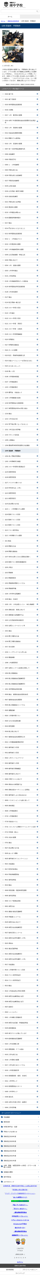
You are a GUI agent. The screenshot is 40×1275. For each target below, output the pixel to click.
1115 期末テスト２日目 (12, 519)
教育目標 (7, 1122)
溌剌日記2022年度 (10, 1156)
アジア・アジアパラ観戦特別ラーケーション (20, 1193)
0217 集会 (8, 223)
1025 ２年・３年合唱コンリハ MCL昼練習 (19, 604)
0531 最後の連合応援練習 (13, 911)
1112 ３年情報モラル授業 (13, 535)
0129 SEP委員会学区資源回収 (15, 286)
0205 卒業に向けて (11, 260)
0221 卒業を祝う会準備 (13, 202)
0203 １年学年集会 (11, 270)
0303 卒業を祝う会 (11, 170)
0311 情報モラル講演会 (12, 138)
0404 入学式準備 (10, 1107)
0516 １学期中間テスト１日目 (15, 970)
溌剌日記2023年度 (10, 1151)
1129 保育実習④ (10, 472)
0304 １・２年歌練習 (12, 165)
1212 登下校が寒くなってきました (16, 424)
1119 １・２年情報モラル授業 (15, 509)
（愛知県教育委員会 (20, 1212)
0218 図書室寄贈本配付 (13, 218)
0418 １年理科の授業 (12, 1060)
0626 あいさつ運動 (11, 853)
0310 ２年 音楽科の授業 (13, 143)
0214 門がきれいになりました (15, 228)
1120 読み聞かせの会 (12, 504)
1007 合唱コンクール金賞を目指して (17, 668)
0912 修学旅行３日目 (12, 747)
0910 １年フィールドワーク (14, 758)
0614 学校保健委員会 (12, 874)
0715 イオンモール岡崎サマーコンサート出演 (20, 827)
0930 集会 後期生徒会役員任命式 (16, 694)
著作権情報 (10, 1269)
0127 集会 (8, 297)
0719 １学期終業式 (11, 816)
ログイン (20, 1262)
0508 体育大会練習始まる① (14, 1001)
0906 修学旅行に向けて (13, 774)
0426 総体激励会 (10, 1028)
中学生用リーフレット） (20, 1216)
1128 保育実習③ (10, 477)
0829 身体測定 (10, 805)
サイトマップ (20, 1273)
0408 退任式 (9, 1097)
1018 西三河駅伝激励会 (13, 641)
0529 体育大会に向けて (13, 922)
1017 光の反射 (10, 647)
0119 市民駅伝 (9, 339)
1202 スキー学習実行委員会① (15, 467)
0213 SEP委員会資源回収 (13, 233)
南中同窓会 (7, 1177)
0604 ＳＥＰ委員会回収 (13, 901)
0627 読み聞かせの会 (12, 848)
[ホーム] (20, 5)
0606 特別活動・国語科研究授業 (16, 890)
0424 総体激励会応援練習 (13, 1038)
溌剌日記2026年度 (10, 1136)
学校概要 (7, 1117)
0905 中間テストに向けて (13, 779)
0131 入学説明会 (10, 276)
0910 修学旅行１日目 (12, 763)
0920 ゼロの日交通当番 (13, 721)
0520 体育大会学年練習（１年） (16, 959)
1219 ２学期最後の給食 (13, 398)
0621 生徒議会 (10, 864)
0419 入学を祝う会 (11, 1054)
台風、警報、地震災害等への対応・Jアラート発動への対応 (20, 1166)
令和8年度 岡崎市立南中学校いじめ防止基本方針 (20, 1186)
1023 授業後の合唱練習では (14, 615)
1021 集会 (8, 631)
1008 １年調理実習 (11, 662)
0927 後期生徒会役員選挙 (13, 699)
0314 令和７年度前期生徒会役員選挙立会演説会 (20, 121)
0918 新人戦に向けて (12, 731)
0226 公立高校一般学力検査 (14, 191)
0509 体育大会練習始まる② (14, 996)
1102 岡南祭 (9, 572)
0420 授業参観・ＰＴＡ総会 (14, 1049)
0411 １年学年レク (11, 1081)
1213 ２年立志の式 (11, 419)
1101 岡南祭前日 (10, 578)
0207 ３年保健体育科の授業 (14, 249)
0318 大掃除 (9, 110)
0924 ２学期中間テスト (13, 715)
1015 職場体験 (10, 657)
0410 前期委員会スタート (13, 1086)
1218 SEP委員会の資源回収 (14, 403)
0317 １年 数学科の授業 (13, 115)
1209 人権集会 (10, 440)
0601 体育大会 (10, 906)
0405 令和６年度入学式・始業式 (16, 1102)
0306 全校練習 (10, 154)
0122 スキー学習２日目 (13, 318)
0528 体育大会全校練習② (13, 927)
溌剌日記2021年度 (10, 1160)
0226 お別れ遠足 (10, 186)
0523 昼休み (9, 943)
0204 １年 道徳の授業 (13, 265)
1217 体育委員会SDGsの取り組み (16, 408)
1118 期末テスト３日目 (12, 514)
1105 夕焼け (9, 567)
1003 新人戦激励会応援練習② (15, 678)
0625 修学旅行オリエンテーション (16, 858)
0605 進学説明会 (10, 895)
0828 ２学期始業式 (11, 811)
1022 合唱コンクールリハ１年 (15, 625)
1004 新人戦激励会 (11, 673)
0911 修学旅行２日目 (12, 752)
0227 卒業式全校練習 (12, 180)
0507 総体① (9, 1007)
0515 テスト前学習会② (13, 975)
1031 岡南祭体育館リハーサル (15, 583)
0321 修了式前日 (10, 99)
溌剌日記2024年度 (13, 21)
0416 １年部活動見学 (12, 1070)
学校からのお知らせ (10, 1131)
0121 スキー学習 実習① (13, 323)
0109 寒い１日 (10, 371)
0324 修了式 (9, 94)
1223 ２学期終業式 (11, 387)
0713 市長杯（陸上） (12, 832)
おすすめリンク (9, 1182)
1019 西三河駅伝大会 (12, 636)
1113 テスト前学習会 (12, 530)
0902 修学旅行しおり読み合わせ (16, 795)
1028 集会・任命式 (11, 599)
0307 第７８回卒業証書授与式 (15, 149)
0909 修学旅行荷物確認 (13, 768)
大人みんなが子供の (20, 1224)
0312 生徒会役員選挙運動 (13, 133)
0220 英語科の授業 (11, 207)
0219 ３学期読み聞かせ (13, 212)
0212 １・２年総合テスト (13, 239)
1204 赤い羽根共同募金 (13, 456)
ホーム (10, 16)
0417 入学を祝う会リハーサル (15, 1065)
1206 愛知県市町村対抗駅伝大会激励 (17, 445)
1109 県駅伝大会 (10, 546)
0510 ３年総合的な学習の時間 (15, 991)
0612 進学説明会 (10, 880)
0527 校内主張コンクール (13, 932)
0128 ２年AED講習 (11, 292)
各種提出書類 (8, 1172)
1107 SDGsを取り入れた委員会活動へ (17, 557)
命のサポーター (20, 1227)
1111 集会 (8, 541)
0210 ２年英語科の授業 (13, 244)
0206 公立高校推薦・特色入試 (15, 255)
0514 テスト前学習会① (13, 980)
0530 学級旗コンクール (13, 917)
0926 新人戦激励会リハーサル (15, 705)
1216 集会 (8, 413)
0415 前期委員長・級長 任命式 (16, 1076)
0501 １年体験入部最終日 (13, 1017)
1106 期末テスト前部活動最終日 (15, 562)
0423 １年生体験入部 (12, 1044)
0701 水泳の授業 (10, 837)
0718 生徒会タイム (11, 821)
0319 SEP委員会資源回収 (13, 104)
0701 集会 (8, 842)
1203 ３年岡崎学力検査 (13, 461)
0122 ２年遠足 (10, 313)
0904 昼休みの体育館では (13, 784)
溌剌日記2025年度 (10, 1141)
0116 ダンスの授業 (11, 350)
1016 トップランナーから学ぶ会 (16, 652)
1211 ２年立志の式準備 (12, 429)
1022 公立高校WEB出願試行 (14, 620)
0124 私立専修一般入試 (13, 302)
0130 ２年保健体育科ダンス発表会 (16, 281)
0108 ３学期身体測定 (12, 376)
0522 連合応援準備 (11, 948)
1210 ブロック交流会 (12, 435)
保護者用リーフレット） (20, 1235)
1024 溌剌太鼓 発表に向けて (15, 609)
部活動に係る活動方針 (20, 1189)
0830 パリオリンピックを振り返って (17, 800)
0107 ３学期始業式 (11, 382)
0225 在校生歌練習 (11, 196)
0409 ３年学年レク (11, 1091)
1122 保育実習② (10, 493)
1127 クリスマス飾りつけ (13, 482)
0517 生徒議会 (10, 964)
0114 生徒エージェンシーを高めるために (18, 360)
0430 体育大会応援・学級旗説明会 (16, 1023)
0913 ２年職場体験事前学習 (14, 742)
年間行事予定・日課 (10, 1127)
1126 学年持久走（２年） (13, 488)
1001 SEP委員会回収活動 (13, 689)
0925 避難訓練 (10, 710)
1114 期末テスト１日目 (12, 525)
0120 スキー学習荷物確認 (13, 334)
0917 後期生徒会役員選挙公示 (15, 737)
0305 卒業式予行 (10, 159)
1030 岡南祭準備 (10, 588)
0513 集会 (8, 985)
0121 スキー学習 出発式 (13, 329)
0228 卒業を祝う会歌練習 (13, 175)
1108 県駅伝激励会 (11, 551)
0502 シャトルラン (11, 1012)
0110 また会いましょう (12, 366)
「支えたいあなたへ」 (20, 1208)
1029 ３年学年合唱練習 (13, 594)
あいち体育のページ (20, 1197)
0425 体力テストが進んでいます (16, 1033)
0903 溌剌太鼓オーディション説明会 (17, 789)
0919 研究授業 (10, 726)
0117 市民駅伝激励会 (12, 345)
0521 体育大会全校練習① (13, 954)
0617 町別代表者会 (11, 869)
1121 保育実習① (10, 498)
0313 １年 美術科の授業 (13, 128)
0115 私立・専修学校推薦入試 (15, 355)
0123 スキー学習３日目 (13, 308)
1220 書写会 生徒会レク (13, 392)
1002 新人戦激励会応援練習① (15, 684)
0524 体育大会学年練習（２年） (16, 938)
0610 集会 (8, 885)
